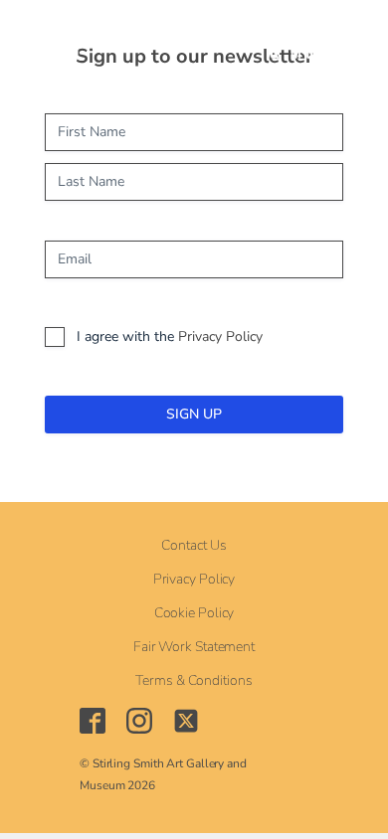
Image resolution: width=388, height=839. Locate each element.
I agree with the (170, 336)
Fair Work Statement (194, 647)
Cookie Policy (194, 613)
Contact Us (193, 546)
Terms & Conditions (193, 681)
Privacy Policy (220, 336)
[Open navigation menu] (150, 40)
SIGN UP (194, 414)
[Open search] (196, 40)
